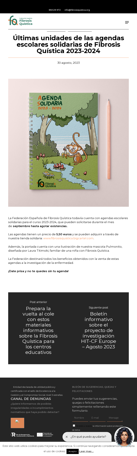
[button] (127, 22)
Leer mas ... (86, 451)
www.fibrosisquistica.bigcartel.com (68, 238)
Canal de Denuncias (31, 399)
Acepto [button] (72, 451)
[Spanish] (17, 423)
